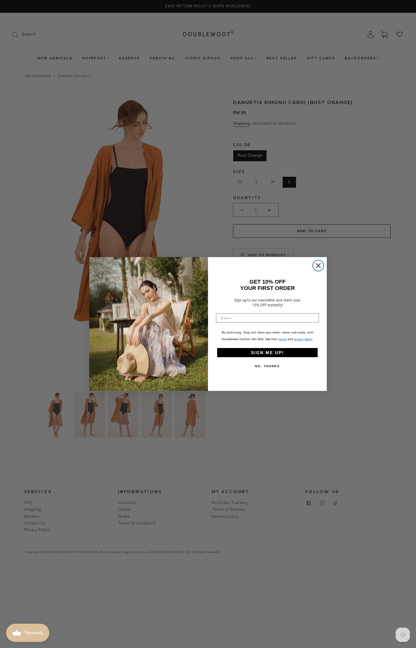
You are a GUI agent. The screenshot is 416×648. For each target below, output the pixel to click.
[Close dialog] (318, 265)
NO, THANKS (267, 366)
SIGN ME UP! (267, 352)
